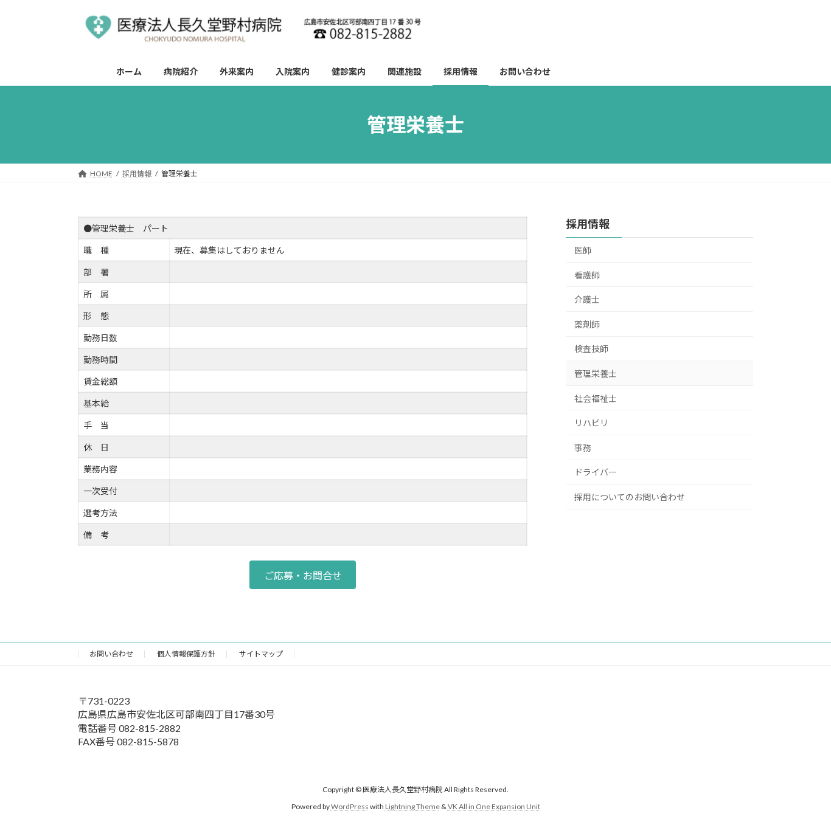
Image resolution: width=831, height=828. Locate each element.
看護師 (587, 275)
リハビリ (591, 423)
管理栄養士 (595, 373)
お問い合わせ (111, 653)
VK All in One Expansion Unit (494, 806)
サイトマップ (261, 653)
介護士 (587, 299)
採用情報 (588, 223)
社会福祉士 (595, 398)
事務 (582, 448)
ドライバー (595, 472)
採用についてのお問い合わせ (629, 497)
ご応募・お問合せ (303, 575)
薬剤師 (587, 324)
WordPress (350, 806)
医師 (582, 250)
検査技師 (591, 349)
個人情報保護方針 (186, 653)
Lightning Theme (412, 806)
